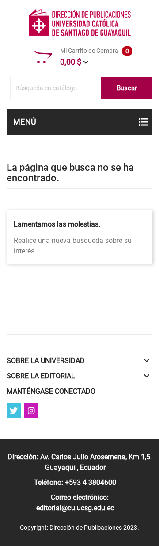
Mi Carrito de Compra (94, 56)
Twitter (14, 410)
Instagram (31, 410)
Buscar (127, 88)
